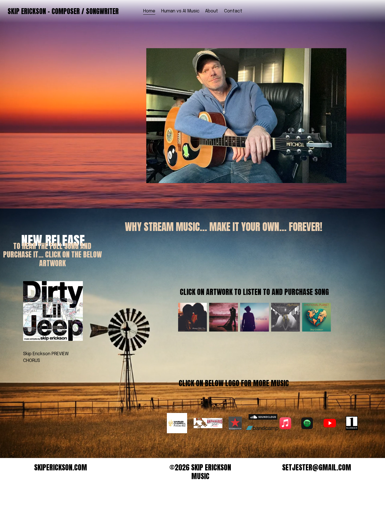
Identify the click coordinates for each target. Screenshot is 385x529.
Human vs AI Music (180, 11)
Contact (233, 11)
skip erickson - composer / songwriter (63, 11)
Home (149, 11)
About (211, 11)
